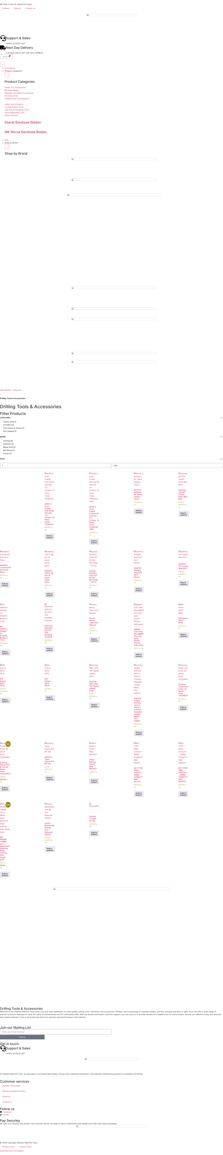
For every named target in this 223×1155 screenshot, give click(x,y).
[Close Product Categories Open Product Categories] (7, 74)
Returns (17, 8)
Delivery (6, 8)
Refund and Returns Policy (13, 1091)
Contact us (30, 8)
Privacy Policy (8, 1147)
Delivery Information (11, 1086)
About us (6, 1096)
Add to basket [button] (49, 537)
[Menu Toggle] (2, 64)
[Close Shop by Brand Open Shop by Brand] (7, 146)
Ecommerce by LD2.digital (11, 1151)
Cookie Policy (25, 1147)
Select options (183, 514)
